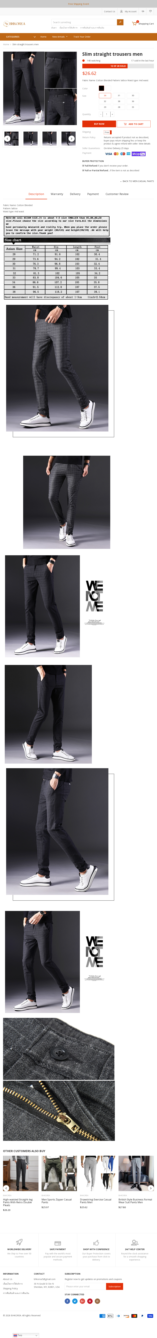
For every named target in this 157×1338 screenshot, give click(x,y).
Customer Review (117, 194)
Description (36, 194)
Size (84, 95)
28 (119, 107)
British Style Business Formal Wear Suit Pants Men (135, 1201)
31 (119, 95)
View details (144, 143)
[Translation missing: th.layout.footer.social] (67, 1301)
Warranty (57, 194)
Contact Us (109, 11)
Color (85, 88)
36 (133, 101)
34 (105, 95)
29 (105, 107)
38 (119, 101)
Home (6, 44)
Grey (108, 88)
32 (105, 101)
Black (101, 88)
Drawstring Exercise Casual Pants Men (95, 1201)
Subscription (115, 1286)
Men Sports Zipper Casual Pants (57, 1201)
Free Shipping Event (78, 3)
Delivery (75, 194)
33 (133, 107)
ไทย (19, 1335)
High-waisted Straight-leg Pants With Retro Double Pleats (18, 1202)
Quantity (86, 114)
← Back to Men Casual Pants (137, 181)
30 (133, 95)
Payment (93, 194)
